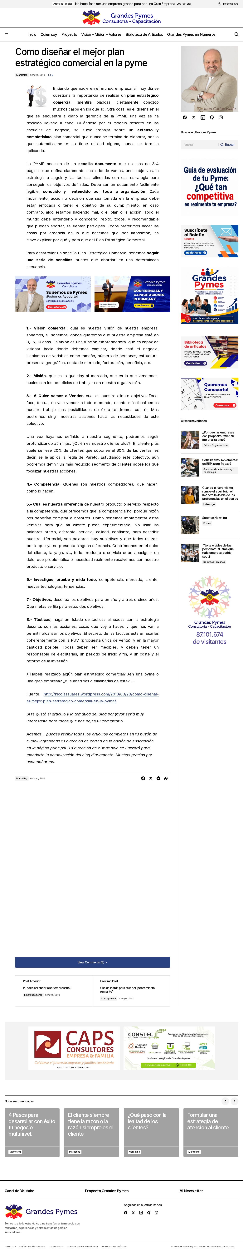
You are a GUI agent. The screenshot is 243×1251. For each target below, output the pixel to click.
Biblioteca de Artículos (114, 1246)
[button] (228, 4)
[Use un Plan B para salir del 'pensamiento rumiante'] (131, 991)
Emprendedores (33, 994)
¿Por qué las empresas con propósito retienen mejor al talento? (218, 436)
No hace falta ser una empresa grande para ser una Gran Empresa (125, 4)
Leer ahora (184, 3)
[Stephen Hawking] (190, 525)
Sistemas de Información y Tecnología (218, 470)
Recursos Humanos (214, 562)
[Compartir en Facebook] (143, 778)
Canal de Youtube (19, 1191)
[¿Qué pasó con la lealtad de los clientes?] (151, 1132)
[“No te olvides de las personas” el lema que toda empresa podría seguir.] (190, 553)
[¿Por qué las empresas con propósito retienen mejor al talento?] (190, 440)
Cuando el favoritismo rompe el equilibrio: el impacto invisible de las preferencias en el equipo (220, 493)
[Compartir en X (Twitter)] (151, 778)
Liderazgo (209, 504)
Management (108, 998)
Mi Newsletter (191, 1191)
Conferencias (56, 1246)
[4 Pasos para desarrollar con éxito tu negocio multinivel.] (32, 1132)
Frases (207, 523)
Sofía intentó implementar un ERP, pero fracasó (220, 462)
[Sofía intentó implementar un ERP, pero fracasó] (190, 467)
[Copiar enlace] (166, 778)
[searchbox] (199, 144)
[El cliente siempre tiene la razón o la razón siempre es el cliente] (91, 1132)
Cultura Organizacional (215, 445)
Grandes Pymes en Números (83, 1246)
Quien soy (10, 1246)
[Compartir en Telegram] (158, 778)
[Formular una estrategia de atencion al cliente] (210, 1132)
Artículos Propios (62, 3)
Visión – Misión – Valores (32, 1246)
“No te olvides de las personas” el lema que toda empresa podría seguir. (218, 551)
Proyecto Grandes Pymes (107, 1191)
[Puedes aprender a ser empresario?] (54, 991)
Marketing (21, 74)
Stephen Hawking (214, 518)
